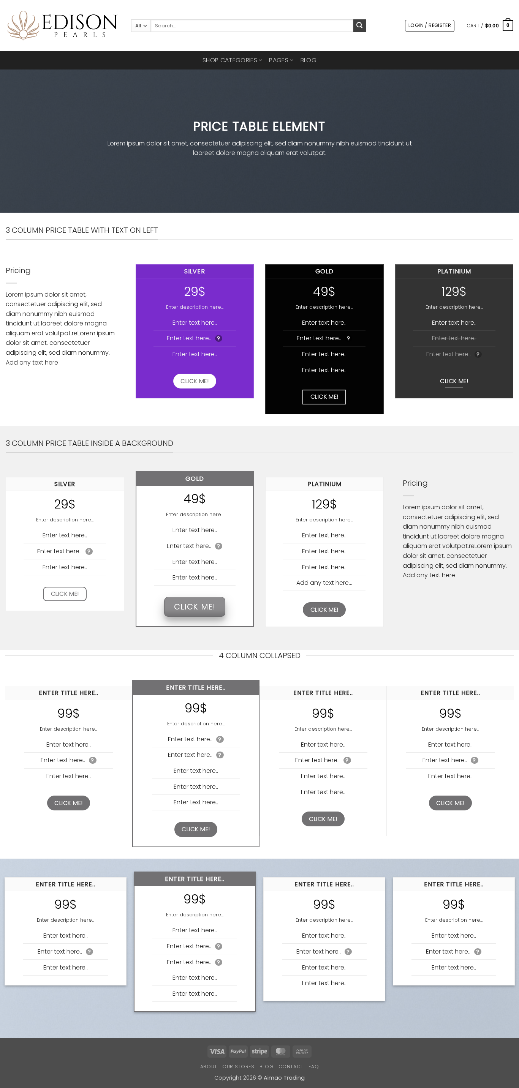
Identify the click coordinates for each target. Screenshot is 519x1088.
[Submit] (359, 25)
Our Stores (238, 1066)
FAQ (314, 1066)
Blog (308, 60)
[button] (429, 26)
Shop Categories (230, 60)
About (208, 1066)
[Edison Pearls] (63, 25)
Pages (278, 60)
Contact (291, 1066)
